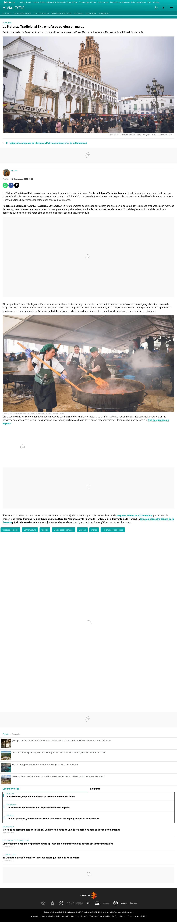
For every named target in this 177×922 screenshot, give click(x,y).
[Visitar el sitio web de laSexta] (52, 903)
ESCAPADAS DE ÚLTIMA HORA (16, 840)
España (82, 529)
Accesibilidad (141, 916)
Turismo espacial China (87, 2)
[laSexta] (10, 2)
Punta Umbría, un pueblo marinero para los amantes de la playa (40, 796)
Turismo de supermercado (29, 2)
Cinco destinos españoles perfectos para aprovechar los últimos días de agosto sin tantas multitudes (58, 843)
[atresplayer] (156, 8)
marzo (94, 529)
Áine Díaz (13, 170)
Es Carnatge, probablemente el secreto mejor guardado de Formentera (41, 857)
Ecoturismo (78, 13)
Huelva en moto (103, 2)
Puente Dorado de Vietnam (120, 2)
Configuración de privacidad (100, 916)
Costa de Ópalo (72, 2)
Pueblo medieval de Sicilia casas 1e (53, 2)
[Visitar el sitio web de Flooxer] (133, 903)
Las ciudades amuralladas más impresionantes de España (38, 807)
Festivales (7, 13)
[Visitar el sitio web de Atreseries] (88, 903)
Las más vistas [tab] (11, 788)
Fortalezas (11, 804)
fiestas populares (10, 529)
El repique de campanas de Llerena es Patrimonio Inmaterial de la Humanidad (46, 143)
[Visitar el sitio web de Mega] (79, 903)
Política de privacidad (47, 916)
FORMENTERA (9, 854)
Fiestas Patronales (41, 13)
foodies (44, 529)
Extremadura (30, 529)
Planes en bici (103, 13)
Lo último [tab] (95, 788)
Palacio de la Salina (138, 2)
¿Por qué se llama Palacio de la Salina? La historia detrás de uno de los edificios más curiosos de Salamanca (61, 829)
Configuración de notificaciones (124, 916)
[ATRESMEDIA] (88, 895)
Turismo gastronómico (112, 529)
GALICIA (10, 815)
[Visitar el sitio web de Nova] (70, 903)
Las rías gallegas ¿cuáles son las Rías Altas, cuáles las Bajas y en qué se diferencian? (52, 818)
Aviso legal (34, 916)
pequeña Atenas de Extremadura (134, 515)
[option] (88, 807)
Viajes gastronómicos (63, 529)
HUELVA (10, 793)
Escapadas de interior (22, 13)
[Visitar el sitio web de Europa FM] (106, 903)
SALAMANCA (8, 826)
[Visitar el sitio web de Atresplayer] (124, 903)
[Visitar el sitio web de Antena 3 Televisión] (43, 903)
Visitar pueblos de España (61, 13)
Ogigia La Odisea (153, 2)
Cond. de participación (79, 916)
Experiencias (91, 13)
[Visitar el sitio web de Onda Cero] (97, 903)
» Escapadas (15, 734)
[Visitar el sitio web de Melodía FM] (115, 903)
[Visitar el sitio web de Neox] (61, 903)
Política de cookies (63, 916)
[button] (162, 8)
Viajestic (6, 734)
